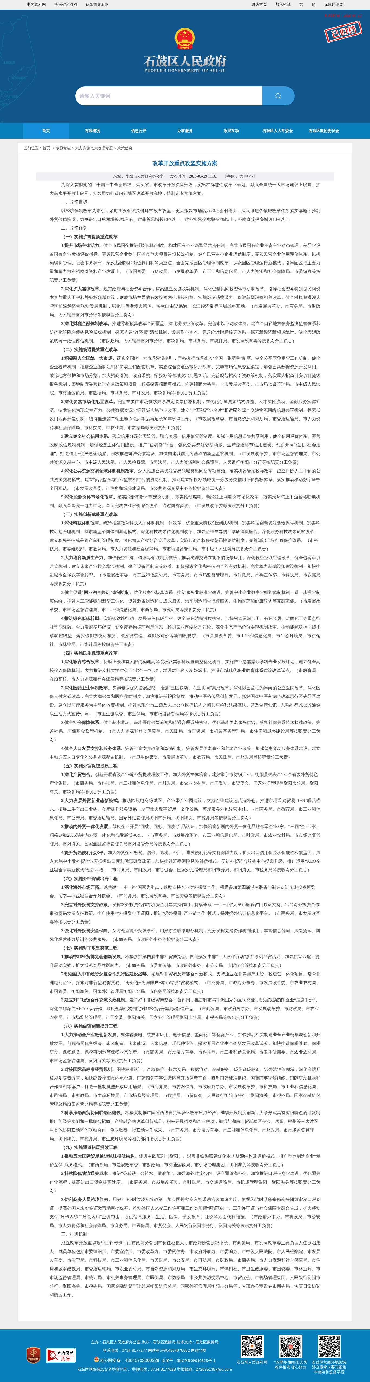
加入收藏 (283, 4)
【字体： (240, 176)
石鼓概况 (92, 131)
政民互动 (231, 131)
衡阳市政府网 (97, 4)
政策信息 (124, 148)
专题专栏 (63, 148)
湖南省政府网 (65, 4)
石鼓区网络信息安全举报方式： (104, 1369)
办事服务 (185, 131)
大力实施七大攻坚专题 (94, 148)
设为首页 (259, 4)
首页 (46, 131)
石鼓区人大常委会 (277, 131)
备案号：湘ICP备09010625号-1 (188, 1360)
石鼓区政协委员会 (324, 131)
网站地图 (198, 1350)
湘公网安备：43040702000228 (129, 1360)
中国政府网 (36, 4)
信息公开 (138, 131)
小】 (253, 176)
